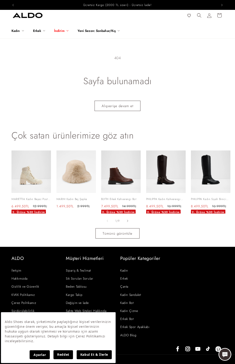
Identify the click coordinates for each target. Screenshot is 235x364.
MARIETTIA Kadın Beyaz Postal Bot (30, 199)
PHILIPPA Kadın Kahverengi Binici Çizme (163, 199)
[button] (19, 31)
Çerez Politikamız (23, 302)
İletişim (16, 270)
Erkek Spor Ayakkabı (134, 327)
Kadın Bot (127, 302)
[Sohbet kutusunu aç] (224, 354)
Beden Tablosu (76, 286)
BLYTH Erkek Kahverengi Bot (119, 199)
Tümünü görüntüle (117, 233)
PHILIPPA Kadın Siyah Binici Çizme (208, 199)
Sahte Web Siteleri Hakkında (86, 310)
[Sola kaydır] (107, 221)
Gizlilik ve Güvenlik (25, 286)
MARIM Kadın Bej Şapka (71, 199)
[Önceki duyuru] (13, 5)
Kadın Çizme (129, 310)
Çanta (124, 286)
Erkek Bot (127, 319)
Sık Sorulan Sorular (79, 278)
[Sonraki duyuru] (222, 5)
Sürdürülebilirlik (22, 310)
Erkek (124, 278)
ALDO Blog (128, 335)
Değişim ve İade (77, 302)
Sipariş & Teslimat (78, 270)
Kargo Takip (74, 294)
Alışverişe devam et (117, 105)
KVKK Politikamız (23, 294)
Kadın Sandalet (130, 294)
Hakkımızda (19, 278)
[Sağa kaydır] (128, 221)
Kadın (124, 270)
